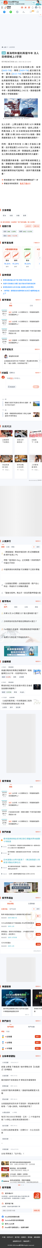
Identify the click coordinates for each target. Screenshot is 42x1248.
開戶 (38, 916)
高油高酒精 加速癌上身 (5, 466)
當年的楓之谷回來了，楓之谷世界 (20, 466)
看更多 (38, 299)
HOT (10, 312)
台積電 (9, 1042)
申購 (38, 924)
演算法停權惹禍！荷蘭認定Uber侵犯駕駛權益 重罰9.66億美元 (20, 441)
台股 (5, 47)
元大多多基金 (6, 942)
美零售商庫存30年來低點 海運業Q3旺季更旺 (18, 287)
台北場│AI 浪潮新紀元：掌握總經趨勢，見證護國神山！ (24, 322)
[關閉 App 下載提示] (2, 2)
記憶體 (9, 1036)
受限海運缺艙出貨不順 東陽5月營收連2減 (17, 280)
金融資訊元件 (17, 1241)
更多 (38, 547)
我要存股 (36, 226)
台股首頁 (28, 226)
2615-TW (16, 73)
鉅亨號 (17, 1237)
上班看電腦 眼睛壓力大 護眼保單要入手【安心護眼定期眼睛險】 (35, 466)
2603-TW (6, 70)
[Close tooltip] (36, 17)
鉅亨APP (10, 1237)
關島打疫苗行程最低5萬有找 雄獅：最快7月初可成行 (18, 403)
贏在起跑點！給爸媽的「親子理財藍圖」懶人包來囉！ (19, 222)
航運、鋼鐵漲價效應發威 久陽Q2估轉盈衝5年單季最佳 (18, 414)
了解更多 (36, 242)
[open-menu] (2, 7)
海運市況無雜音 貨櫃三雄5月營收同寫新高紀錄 (19, 283)
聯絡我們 (26, 1241)
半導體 (9, 1048)
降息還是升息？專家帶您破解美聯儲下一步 (21, 179)
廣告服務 (37, 1237)
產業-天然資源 (12, 937)
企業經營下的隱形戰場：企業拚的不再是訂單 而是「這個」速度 (5, 441)
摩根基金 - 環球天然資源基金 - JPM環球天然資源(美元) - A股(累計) (17, 932)
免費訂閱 (37, 1210)
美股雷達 (11, 667)
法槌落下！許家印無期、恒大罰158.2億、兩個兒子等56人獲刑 (35, 441)
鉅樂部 (23, 1237)
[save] (30, 12)
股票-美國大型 (12, 918)
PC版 (3, 1237)
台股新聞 (12, 47)
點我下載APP (25, 183)
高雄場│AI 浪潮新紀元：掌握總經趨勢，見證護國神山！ (24, 341)
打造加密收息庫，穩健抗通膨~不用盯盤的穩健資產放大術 (24, 332)
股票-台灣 (11, 926)
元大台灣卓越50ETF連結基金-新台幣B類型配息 (17, 923)
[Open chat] (38, 12)
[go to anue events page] (32, 7)
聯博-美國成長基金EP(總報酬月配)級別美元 (16, 914)
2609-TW (24, 70)
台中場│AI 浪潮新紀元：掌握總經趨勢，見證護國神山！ (24, 313)
